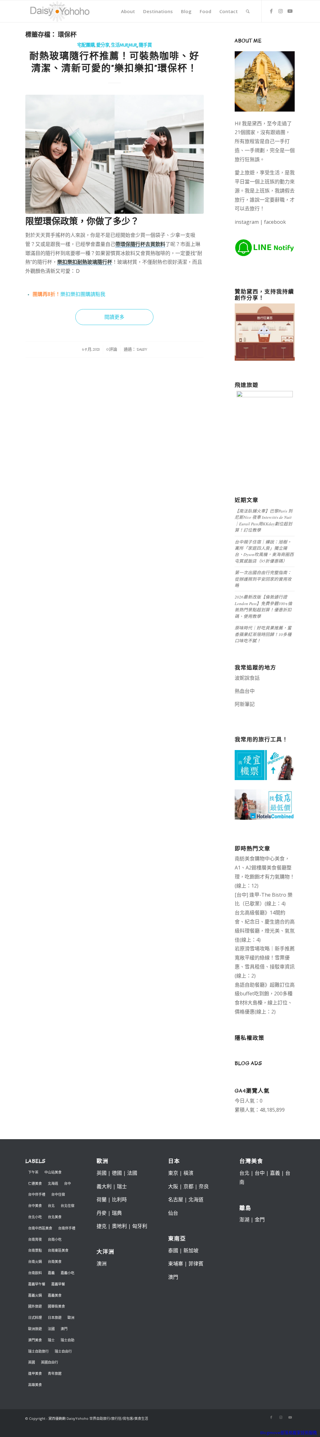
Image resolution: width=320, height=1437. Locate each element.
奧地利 (119, 1226)
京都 (188, 1186)
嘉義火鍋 (35, 1295)
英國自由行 (49, 1362)
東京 (173, 1172)
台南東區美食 (58, 1250)
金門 (260, 1219)
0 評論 (111, 349)
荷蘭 (102, 1199)
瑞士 (51, 1340)
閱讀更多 (114, 316)
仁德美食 (35, 1183)
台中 (67, 1183)
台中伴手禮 (36, 1194)
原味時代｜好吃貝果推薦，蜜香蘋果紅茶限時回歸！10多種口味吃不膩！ (263, 634)
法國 (51, 1328)
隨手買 (145, 45)
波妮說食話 (247, 677)
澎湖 (244, 1219)
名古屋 (175, 1199)
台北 (51, 1205)
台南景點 (35, 1250)
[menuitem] (128, 11)
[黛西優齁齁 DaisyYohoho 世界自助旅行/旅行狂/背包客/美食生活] (59, 11)
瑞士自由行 (63, 1351)
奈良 (204, 1186)
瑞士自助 (67, 1340)
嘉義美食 (55, 1295)
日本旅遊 (55, 1317)
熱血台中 (245, 691)
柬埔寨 (175, 1263)
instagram (247, 221)
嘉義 (51, 1272)
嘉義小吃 (67, 1272)
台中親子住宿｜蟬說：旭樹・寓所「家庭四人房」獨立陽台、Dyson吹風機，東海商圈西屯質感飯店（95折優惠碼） (264, 551)
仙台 (173, 1212)
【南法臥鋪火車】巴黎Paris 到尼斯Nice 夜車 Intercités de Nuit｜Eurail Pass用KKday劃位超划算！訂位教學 (263, 520)
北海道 (53, 1183)
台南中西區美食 (40, 1228)
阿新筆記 (245, 704)
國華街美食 (56, 1306)
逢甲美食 (35, 1373)
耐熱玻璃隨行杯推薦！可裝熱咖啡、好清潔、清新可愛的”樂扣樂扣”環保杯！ (114, 62)
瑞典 (117, 1212)
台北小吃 (35, 1216)
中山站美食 (53, 1172)
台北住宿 (67, 1205)
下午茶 (33, 1172)
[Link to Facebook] (271, 11)
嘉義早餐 (58, 1284)
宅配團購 (86, 45)
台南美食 (55, 1261)
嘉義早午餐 (36, 1284)
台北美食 (55, 1216)
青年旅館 (55, 1373)
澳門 (64, 1328)
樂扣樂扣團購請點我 (82, 294)
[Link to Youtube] (290, 11)
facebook (275, 221)
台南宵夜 (35, 1239)
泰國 (173, 1250)
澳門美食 (35, 1340)
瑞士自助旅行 (38, 1351)
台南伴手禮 (66, 1228)
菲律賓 (195, 1263)
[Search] (248, 11)
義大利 (104, 1186)
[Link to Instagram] (280, 11)
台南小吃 (55, 1239)
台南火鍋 (35, 1261)
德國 (117, 1172)
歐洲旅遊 (35, 1328)
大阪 (173, 1186)
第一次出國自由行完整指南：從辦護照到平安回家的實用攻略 (263, 578)
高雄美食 (35, 1384)
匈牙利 (139, 1226)
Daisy (142, 349)
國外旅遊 (35, 1306)
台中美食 (35, 1205)
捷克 (102, 1226)
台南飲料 (35, 1272)
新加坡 (190, 1250)
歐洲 (71, 1317)
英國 (31, 1362)
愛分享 (102, 45)
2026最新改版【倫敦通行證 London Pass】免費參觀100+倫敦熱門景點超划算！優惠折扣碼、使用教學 (263, 606)
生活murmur (124, 45)
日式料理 (35, 1317)
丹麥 (102, 1212)
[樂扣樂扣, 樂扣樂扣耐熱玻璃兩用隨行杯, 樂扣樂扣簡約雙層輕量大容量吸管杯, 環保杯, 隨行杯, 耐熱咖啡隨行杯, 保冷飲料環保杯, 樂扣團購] (114, 154)
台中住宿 (58, 1194)
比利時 (119, 1199)
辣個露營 (251, 713)
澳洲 (102, 1263)
